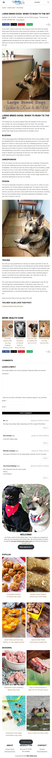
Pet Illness (20, 7)
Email (4, 407)
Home (4, 7)
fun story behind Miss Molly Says (22, 541)
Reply (46, 428)
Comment (5, 373)
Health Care (11, 7)
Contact (42, 749)
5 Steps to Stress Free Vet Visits (12, 306)
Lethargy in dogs (40, 170)
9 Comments (20, 19)
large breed (10, 139)
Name (4, 400)
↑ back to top (26, 742)
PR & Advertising (42, 751)
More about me (25, 547)
